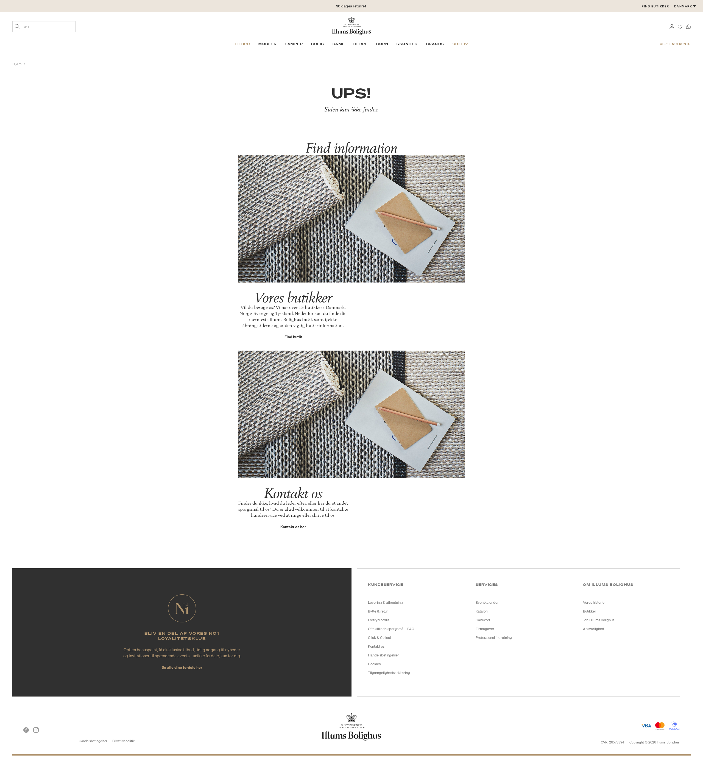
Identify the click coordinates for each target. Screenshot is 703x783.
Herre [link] (360, 44)
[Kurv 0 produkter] (688, 26)
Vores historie (593, 602)
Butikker (589, 611)
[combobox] (44, 26)
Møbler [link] (267, 44)
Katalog (482, 611)
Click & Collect (379, 637)
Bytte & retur (378, 611)
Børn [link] (382, 44)
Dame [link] (339, 44)
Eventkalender (487, 602)
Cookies (374, 664)
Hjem (17, 64)
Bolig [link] (317, 44)
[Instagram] (36, 730)
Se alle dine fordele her (182, 667)
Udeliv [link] (460, 44)
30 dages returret (351, 10)
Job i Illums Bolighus (598, 620)
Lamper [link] (294, 44)
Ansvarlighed (593, 629)
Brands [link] (435, 44)
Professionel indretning (494, 637)
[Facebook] (26, 730)
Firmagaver (485, 629)
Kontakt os (376, 646)
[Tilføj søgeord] (17, 27)
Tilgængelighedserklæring (389, 672)
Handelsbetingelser (383, 655)
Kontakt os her (293, 527)
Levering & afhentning (385, 602)
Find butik (293, 337)
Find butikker (655, 6)
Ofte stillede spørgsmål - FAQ (391, 629)
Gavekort (483, 620)
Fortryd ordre (378, 620)
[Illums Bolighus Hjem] (351, 25)
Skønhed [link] (407, 44)
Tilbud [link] (242, 44)
